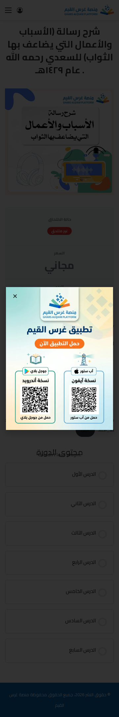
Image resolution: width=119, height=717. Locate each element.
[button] (15, 296)
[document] (59, 358)
